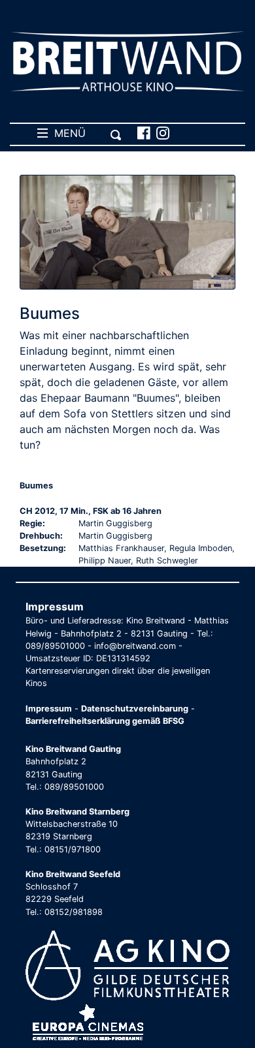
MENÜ (67, 133)
